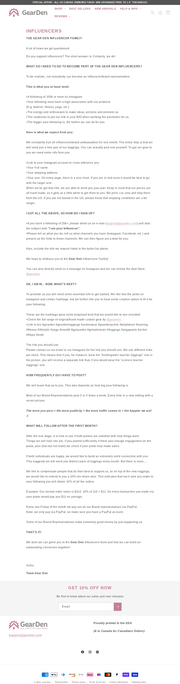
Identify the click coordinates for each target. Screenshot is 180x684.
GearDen (46, 682)
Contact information (118, 682)
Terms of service (97, 682)
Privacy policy (79, 682)
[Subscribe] (117, 607)
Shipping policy (139, 682)
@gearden (33, 273)
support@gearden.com (121, 223)
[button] (59, 9)
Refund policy (61, 682)
